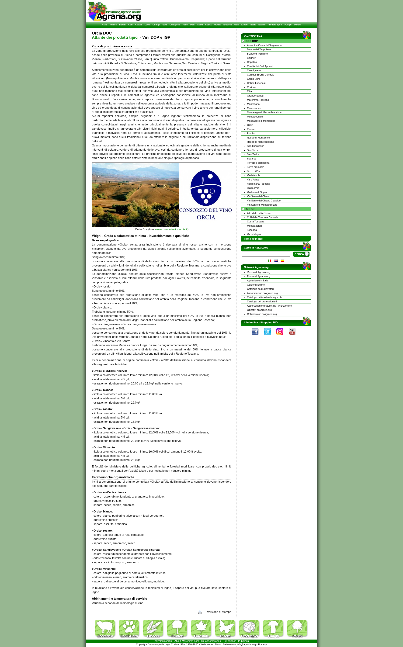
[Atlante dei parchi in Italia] (297, 638)
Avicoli (113, 25)
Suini (200, 25)
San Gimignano (255, 146)
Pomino (251, 133)
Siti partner (230, 641)
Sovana (251, 158)
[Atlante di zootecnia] (106, 638)
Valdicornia (253, 188)
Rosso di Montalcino (258, 137)
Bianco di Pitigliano (257, 53)
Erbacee (227, 25)
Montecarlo (253, 104)
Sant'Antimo (253, 154)
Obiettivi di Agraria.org (259, 309)
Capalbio (252, 62)
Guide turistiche (256, 284)
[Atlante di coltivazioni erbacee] (154, 638)
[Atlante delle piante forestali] (202, 638)
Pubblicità (243, 641)
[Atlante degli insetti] (226, 638)
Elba (249, 91)
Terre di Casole (255, 167)
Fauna (208, 25)
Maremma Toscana (258, 99)
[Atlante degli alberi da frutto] (178, 638)
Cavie (147, 25)
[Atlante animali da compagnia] (130, 638)
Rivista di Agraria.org (258, 272)
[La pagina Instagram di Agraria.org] (282, 336)
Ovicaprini (175, 25)
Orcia (250, 125)
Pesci (185, 25)
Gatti (165, 25)
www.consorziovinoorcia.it (171, 229)
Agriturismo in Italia (257, 280)
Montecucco (254, 108)
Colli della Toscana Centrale (262, 217)
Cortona (251, 87)
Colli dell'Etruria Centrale (260, 74)
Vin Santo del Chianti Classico (264, 200)
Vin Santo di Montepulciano (262, 204)
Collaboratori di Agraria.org (262, 314)
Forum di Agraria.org (258, 276)
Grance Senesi (255, 95)
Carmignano (254, 70)
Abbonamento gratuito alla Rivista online (269, 305)
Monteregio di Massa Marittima (264, 112)
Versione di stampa (219, 612)
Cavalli (138, 25)
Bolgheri (251, 57)
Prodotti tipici (275, 25)
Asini (105, 25)
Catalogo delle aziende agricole (264, 297)
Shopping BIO (269, 322)
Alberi (244, 25)
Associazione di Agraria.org (262, 293)
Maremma (187, 641)
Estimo (262, 25)
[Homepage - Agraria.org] (114, 20)
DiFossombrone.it (211, 641)
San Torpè (253, 150)
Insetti (253, 25)
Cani (130, 25)
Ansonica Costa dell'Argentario (264, 45)
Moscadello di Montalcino (261, 120)
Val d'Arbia (253, 179)
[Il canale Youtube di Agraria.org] (294, 336)
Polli (192, 25)
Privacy (262, 644)
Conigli (156, 25)
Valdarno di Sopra (257, 192)
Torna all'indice (253, 238)
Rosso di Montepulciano (260, 141)
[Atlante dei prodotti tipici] (250, 638)
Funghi (288, 25)
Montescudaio (255, 116)
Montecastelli (254, 225)
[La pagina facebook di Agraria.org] (257, 336)
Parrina (251, 129)
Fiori (236, 25)
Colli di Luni (253, 78)
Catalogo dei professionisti (262, 301)
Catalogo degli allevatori (260, 288)
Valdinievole (253, 175)
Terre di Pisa (254, 171)
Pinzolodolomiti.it (163, 641)
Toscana (252, 229)
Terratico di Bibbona (258, 162)
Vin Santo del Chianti (258, 196)
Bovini (122, 25)
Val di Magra (254, 234)
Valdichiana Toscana (258, 183)
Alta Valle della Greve (259, 213)
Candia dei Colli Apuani (259, 66)
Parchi (297, 25)
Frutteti (217, 25)
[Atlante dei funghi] (274, 638)
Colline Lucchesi (256, 83)
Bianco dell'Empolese (259, 49)
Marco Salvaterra (225, 644)
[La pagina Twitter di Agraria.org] (270, 336)
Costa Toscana (255, 221)
